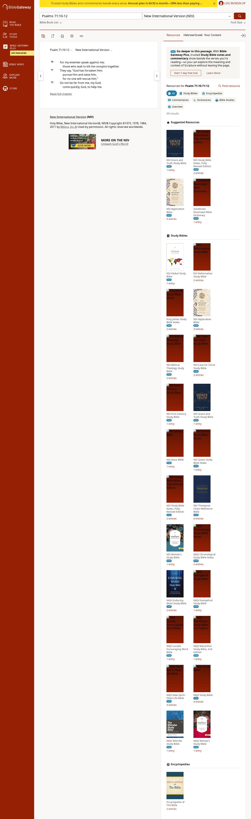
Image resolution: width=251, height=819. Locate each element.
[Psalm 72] (157, 76)
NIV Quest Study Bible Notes (202, 461)
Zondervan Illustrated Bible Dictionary (202, 212)
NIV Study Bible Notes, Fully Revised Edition (202, 163)
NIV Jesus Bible (175, 459)
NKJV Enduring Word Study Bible (176, 602)
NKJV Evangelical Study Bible (203, 602)
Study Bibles (179, 235)
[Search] (240, 16)
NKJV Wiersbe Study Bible (174, 742)
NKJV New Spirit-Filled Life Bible (175, 697)
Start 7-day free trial (186, 73)
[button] (231, 3)
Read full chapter (61, 94)
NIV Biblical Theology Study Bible (175, 368)
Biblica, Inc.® (68, 127)
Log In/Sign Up (235, 3)
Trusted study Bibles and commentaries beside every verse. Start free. (138, 3)
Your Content (212, 35)
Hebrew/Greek (193, 35)
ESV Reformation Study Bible (202, 275)
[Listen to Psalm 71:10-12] (81, 36)
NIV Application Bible (175, 210)
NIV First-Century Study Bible (176, 415)
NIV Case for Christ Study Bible (204, 366)
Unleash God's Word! (114, 144)
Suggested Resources (185, 122)
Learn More (213, 73)
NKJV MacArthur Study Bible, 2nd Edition (202, 649)
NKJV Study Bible (203, 695)
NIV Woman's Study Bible (174, 556)
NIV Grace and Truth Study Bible (176, 162)
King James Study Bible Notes (176, 321)
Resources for (187, 86)
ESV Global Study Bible (176, 275)
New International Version (68, 117)
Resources (173, 35)
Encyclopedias (180, 764)
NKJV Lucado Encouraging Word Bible (177, 649)
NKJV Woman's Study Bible (201, 742)
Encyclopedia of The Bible (175, 804)
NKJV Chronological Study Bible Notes (204, 556)
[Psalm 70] (40, 76)
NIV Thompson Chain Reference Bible (202, 508)
